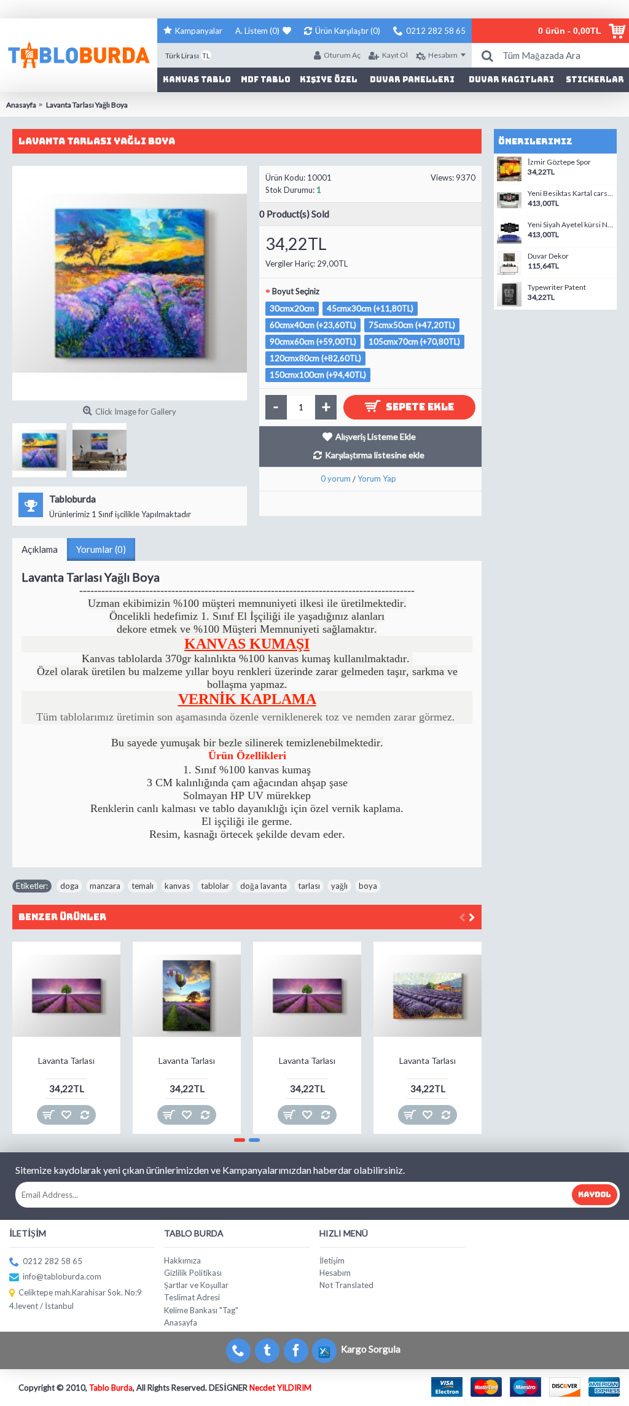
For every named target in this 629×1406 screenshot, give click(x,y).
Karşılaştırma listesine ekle (374, 455)
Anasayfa (180, 1322)
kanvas (177, 886)
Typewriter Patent (557, 287)
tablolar (215, 886)
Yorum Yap (376, 478)
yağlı (339, 886)
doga (69, 886)
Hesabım (335, 1273)
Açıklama (39, 549)
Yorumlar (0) (101, 549)
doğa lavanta (263, 886)
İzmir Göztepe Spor (559, 162)
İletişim (332, 1260)
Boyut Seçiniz (295, 291)
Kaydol (594, 1195)
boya (368, 886)
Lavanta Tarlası (66, 1060)
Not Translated (346, 1285)
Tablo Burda (111, 1387)
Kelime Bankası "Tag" (201, 1310)
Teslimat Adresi (192, 1297)
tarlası (309, 886)
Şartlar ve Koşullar (196, 1285)
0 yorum (336, 478)
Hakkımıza (182, 1260)
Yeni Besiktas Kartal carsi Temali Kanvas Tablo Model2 (571, 193)
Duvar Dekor (548, 256)
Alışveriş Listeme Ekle (375, 436)
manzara (105, 886)
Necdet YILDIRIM (280, 1387)
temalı (142, 886)
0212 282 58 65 (52, 1261)
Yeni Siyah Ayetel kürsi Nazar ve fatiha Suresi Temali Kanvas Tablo (571, 225)
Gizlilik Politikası (193, 1273)
